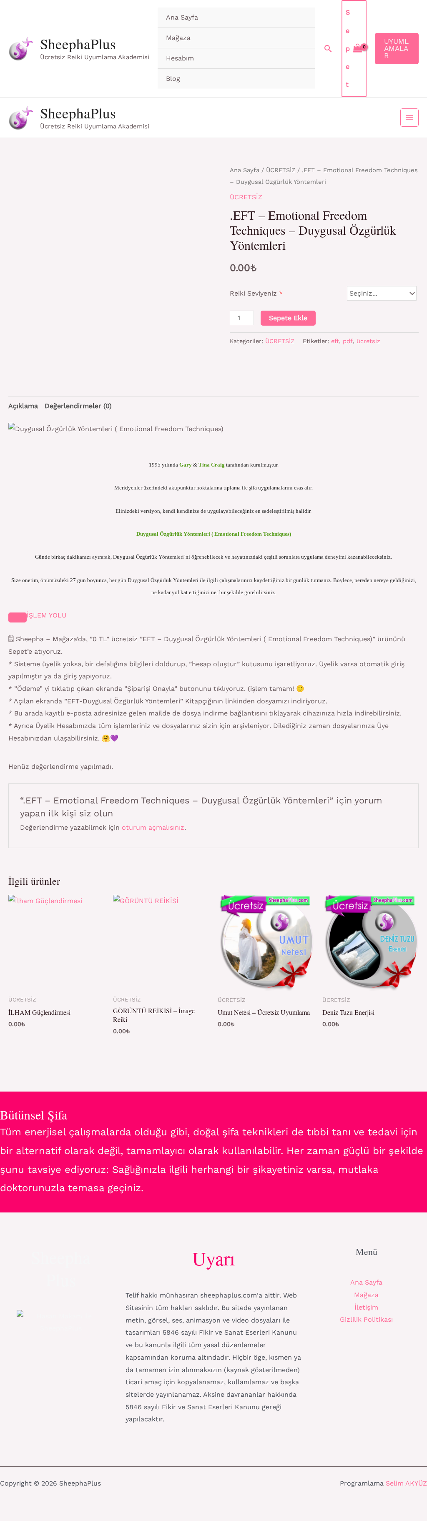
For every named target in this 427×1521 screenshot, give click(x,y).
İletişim (366, 1307)
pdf (348, 341)
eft (335, 341)
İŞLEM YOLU (46, 615)
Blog (173, 79)
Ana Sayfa (182, 17)
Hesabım (180, 58)
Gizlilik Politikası (366, 1319)
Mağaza (178, 38)
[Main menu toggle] (409, 117)
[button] (328, 48)
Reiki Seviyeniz (256, 293)
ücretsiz (368, 341)
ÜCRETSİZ (280, 170)
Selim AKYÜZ (406, 1483)
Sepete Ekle (288, 318)
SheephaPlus (78, 43)
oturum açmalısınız (153, 827)
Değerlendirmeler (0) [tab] (78, 406)
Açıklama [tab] (23, 406)
